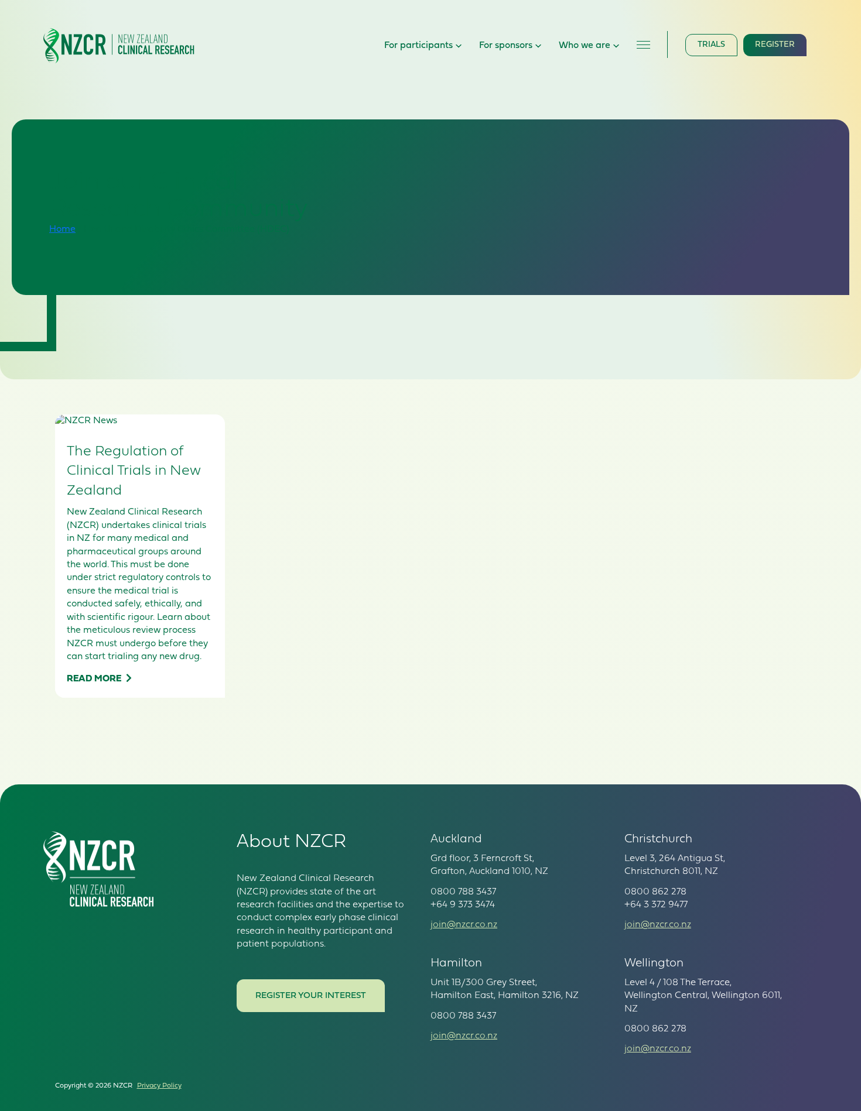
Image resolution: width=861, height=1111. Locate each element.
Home (62, 229)
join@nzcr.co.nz (463, 925)
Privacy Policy (159, 1085)
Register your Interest (310, 996)
